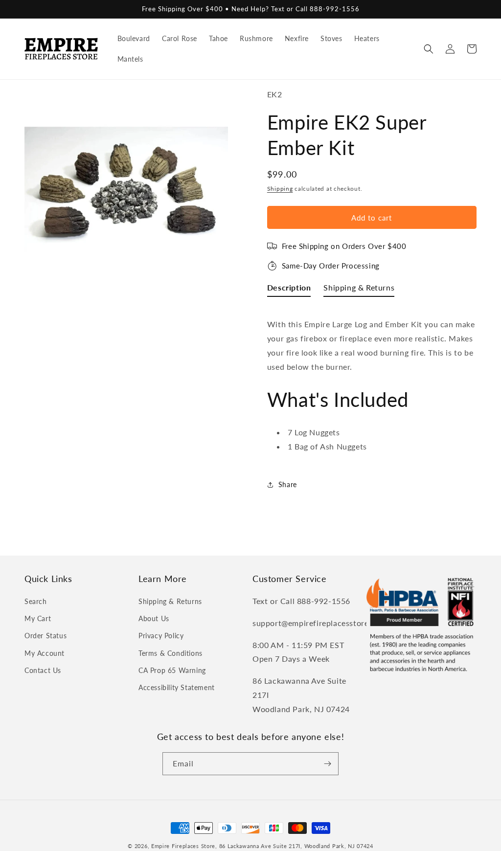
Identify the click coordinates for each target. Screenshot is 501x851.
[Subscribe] (327, 763)
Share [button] (287, 484)
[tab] (289, 290)
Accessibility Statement (176, 687)
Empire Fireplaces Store (183, 846)
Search (35, 601)
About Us (153, 618)
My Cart (37, 618)
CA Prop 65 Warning (172, 670)
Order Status (45, 635)
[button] (428, 49)
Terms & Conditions (170, 653)
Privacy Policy (160, 635)
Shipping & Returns (170, 601)
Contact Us (42, 670)
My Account (44, 653)
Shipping (280, 188)
